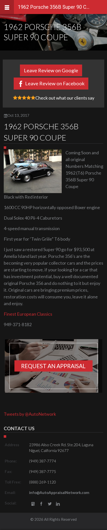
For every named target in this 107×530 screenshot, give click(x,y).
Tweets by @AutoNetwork (30, 414)
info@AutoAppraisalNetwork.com (59, 492)
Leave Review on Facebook (55, 83)
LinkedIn (58, 504)
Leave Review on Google (51, 70)
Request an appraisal (53, 366)
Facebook (41, 504)
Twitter (50, 504)
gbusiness (33, 504)
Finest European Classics (28, 314)
